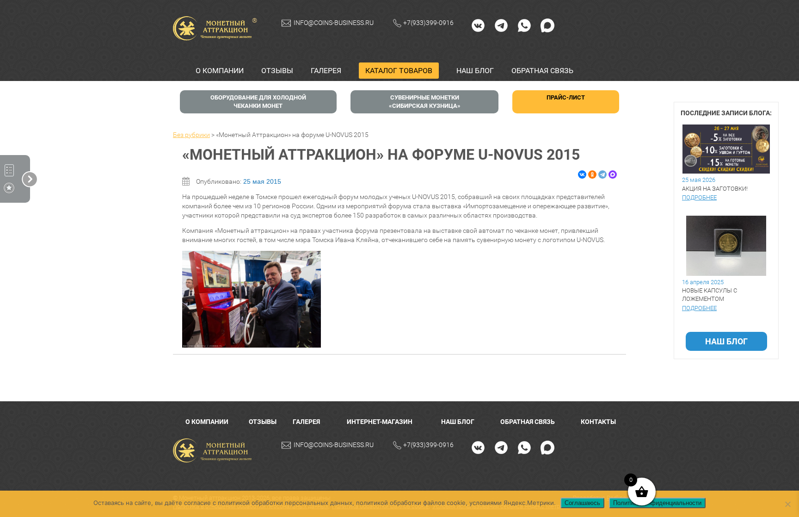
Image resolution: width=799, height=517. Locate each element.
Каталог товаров (398, 70)
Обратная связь (542, 70)
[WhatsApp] (524, 25)
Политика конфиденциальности (657, 502)
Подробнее (699, 197)
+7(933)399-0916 (428, 22)
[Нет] (787, 504)
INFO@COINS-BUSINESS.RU (334, 22)
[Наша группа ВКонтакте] (478, 25)
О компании (220, 70)
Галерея (326, 70)
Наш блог (475, 70)
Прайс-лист (566, 97)
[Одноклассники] (592, 174)
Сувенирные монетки (424, 101)
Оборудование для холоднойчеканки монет (258, 101)
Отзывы (277, 70)
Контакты (598, 421)
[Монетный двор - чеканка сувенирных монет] (214, 450)
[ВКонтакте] (582, 174)
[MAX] (547, 25)
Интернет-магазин (379, 421)
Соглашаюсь (582, 502)
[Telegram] (501, 25)
